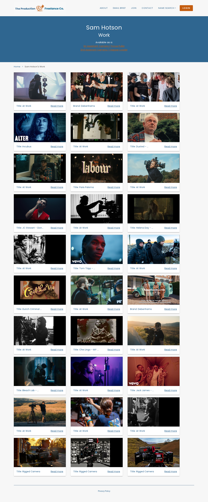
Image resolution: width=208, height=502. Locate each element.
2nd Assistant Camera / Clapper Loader (104, 49)
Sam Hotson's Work (35, 66)
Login (186, 8)
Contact (147, 8)
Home (17, 66)
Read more (57, 106)
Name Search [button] (166, 8)
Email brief (119, 8)
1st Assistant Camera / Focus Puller (104, 46)
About (104, 8)
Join (133, 8)
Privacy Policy (104, 491)
